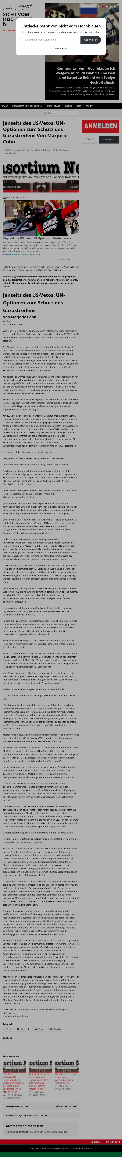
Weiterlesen (61, 48)
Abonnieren (90, 39)
